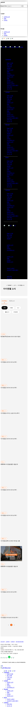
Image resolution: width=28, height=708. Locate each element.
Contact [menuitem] (6, 702)
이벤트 (11, 307)
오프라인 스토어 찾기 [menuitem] (12, 701)
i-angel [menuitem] (6, 681)
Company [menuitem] (6, 672)
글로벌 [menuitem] (8, 679)
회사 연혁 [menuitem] (9, 675)
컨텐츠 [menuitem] (8, 686)
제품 (5, 18)
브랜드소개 (7, 17)
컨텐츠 (5, 20)
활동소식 (7, 312)
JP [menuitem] (14, 671)
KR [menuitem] (6, 671)
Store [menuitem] (5, 697)
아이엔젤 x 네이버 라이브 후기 (9, 362)
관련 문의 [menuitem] (9, 704)
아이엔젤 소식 (4, 301)
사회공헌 (15, 312)
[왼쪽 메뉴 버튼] (5, 668)
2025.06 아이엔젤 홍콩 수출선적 (9, 464)
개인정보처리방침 (19, 641)
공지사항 (3, 641)
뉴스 (18, 307)
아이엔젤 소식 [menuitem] (10, 687)
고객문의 (8, 641)
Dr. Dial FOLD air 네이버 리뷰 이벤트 (10, 336)
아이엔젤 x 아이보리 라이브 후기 (9, 617)
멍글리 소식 (12, 300)
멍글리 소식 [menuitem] (10, 696)
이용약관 (13, 641)
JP (12, 38)
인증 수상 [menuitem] (9, 677)
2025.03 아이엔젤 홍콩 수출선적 (9, 566)
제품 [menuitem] (8, 684)
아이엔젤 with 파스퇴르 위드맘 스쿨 (10, 541)
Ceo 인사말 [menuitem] (10, 674)
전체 (5, 307)
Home (4, 285)
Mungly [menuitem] (6, 689)
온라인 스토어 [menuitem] (10, 699)
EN (8, 38)
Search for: (4, 6)
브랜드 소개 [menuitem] (10, 682)
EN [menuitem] (10, 671)
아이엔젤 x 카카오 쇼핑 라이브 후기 (10, 413)
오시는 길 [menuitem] (9, 706)
